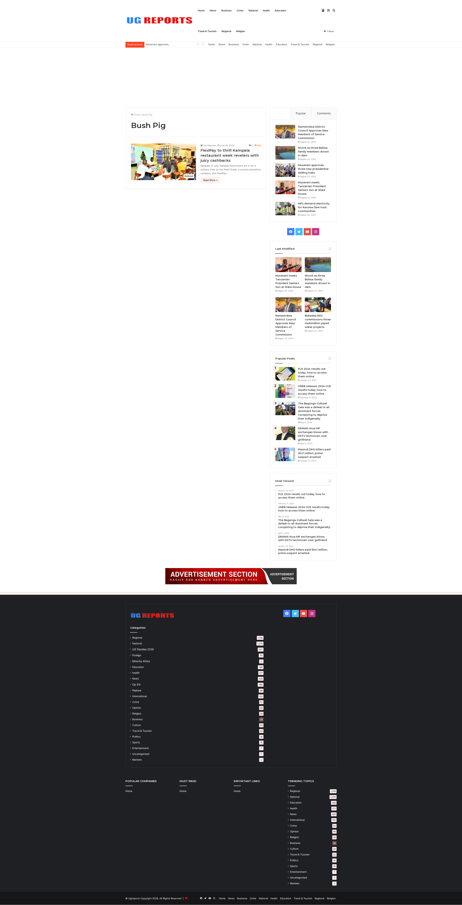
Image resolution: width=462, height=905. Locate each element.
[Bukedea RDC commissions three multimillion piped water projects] (318, 304)
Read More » (210, 180)
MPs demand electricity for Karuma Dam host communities (314, 207)
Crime (240, 10)
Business (226, 10)
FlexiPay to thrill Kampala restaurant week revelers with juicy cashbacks (230, 155)
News (213, 10)
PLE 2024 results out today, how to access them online (312, 372)
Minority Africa (141, 661)
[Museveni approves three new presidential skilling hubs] (285, 170)
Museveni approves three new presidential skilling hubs (178, 44)
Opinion (136, 707)
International (139, 696)
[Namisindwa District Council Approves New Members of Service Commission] (285, 131)
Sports (136, 742)
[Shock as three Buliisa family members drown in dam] (285, 153)
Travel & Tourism (207, 31)
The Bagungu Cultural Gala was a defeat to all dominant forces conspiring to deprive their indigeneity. (313, 411)
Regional (226, 31)
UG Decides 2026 (143, 649)
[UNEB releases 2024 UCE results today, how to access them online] (285, 391)
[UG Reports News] (160, 21)
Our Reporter (209, 145)
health (266, 10)
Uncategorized (140, 753)
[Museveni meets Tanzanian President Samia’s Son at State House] (285, 187)
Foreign (136, 655)
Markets (137, 759)
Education (280, 10)
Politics (136, 736)
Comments (324, 113)
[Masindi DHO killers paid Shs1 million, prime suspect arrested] (285, 454)
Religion (240, 31)
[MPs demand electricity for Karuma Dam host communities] (285, 208)
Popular (301, 113)
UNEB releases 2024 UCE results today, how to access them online (314, 390)
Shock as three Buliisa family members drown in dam (313, 151)
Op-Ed (136, 684)
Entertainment (140, 748)
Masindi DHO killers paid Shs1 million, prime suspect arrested (314, 453)
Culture (136, 725)
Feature (136, 690)
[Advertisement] (231, 76)
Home (201, 10)
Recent (280, 113)
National (253, 10)
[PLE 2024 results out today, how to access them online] (285, 374)
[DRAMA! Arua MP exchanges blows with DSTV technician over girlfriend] (285, 433)
